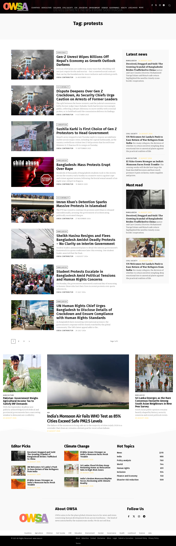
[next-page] (29, 341)
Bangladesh (62, 160)
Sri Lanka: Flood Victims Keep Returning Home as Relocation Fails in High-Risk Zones (95, 467)
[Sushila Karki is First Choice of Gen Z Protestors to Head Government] (32, 136)
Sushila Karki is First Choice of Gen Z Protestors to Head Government (86, 131)
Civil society (131, 134)
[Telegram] (163, 5)
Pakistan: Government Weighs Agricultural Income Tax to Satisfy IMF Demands (20, 401)
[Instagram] (160, 5)
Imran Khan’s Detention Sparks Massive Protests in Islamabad (81, 204)
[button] (169, 5)
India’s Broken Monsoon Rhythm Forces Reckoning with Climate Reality (96, 480)
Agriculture (131, 158)
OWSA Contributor (64, 77)
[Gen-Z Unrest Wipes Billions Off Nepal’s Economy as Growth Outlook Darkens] (32, 65)
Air (48, 413)
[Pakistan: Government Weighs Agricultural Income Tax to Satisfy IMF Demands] (22, 373)
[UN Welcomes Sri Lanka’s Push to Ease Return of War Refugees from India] (145, 247)
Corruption (62, 125)
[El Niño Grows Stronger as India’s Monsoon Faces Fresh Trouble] (18, 484)
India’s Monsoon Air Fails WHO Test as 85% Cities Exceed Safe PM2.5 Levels (84, 418)
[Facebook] (152, 5)
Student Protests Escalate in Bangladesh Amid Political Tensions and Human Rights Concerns (85, 275)
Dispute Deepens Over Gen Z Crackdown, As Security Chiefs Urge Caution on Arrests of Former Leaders (87, 95)
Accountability (63, 87)
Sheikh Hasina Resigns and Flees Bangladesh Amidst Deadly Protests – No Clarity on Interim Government (85, 240)
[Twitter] (156, 5)
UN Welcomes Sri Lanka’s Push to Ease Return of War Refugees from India (145, 140)
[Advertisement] (145, 105)
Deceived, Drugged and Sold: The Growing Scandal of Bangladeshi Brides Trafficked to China (144, 66)
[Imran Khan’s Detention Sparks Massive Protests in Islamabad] (32, 208)
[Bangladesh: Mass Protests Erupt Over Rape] (32, 172)
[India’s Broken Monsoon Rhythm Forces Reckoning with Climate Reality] (71, 482)
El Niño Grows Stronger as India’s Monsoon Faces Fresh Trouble (41, 482)
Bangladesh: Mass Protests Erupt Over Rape (83, 167)
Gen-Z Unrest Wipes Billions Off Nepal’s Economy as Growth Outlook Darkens (85, 61)
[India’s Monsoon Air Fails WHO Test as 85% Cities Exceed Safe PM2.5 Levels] (88, 381)
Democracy (61, 52)
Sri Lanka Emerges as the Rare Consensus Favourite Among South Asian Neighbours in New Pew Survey (153, 402)
